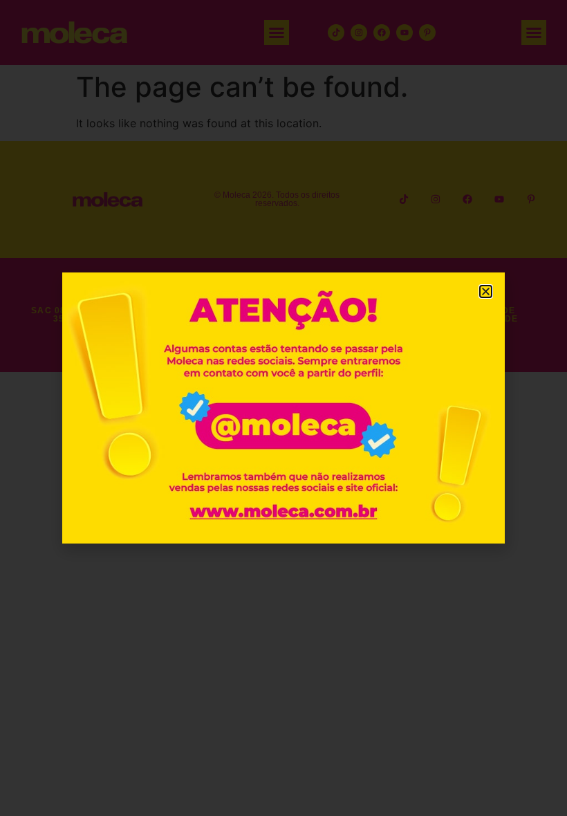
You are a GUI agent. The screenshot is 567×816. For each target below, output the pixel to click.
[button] (486, 291)
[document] (283, 408)
